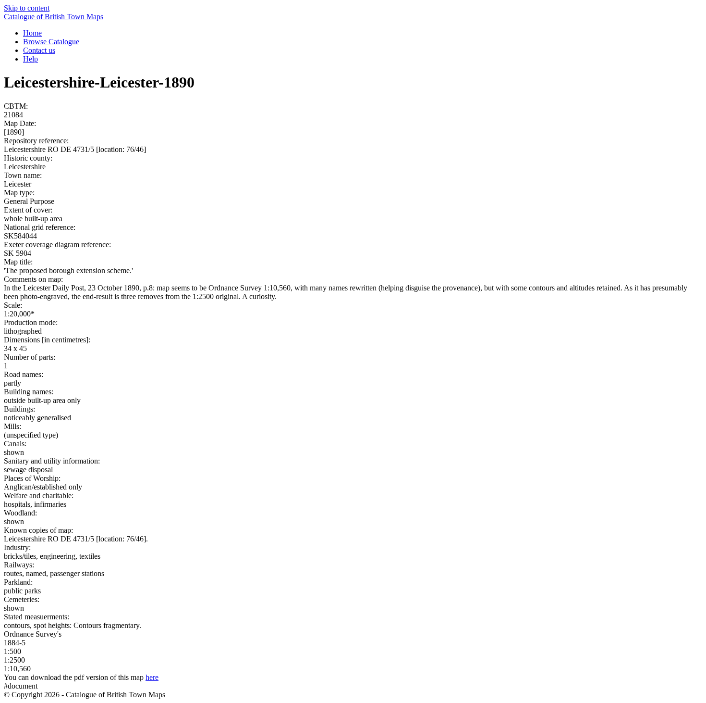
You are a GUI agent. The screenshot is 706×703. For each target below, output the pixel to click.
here (152, 677)
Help (30, 59)
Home (32, 33)
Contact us (39, 50)
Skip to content (26, 8)
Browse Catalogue (51, 42)
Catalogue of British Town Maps (53, 17)
